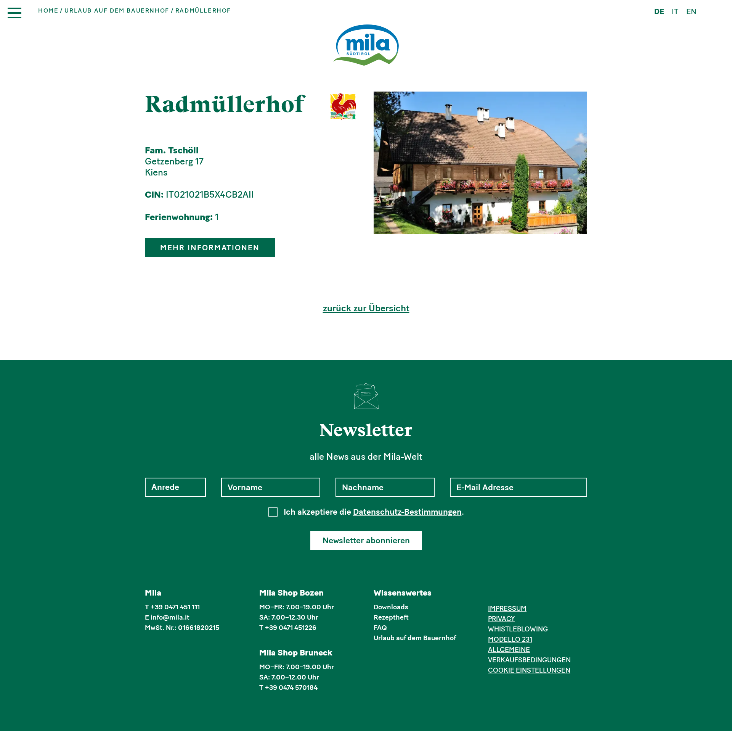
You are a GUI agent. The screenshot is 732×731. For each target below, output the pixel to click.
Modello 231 (510, 639)
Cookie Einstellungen (529, 670)
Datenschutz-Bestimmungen (407, 512)
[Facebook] (492, 594)
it (675, 11)
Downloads (391, 607)
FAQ (380, 627)
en (691, 11)
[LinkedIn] (515, 594)
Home (48, 11)
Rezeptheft (391, 617)
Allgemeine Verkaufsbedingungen (529, 655)
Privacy (501, 619)
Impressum (507, 608)
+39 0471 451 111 (175, 607)
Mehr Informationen (210, 247)
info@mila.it (170, 617)
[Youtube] (527, 594)
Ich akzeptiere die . (374, 512)
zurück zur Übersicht (366, 308)
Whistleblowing (518, 629)
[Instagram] (504, 594)
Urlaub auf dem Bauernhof (116, 11)
